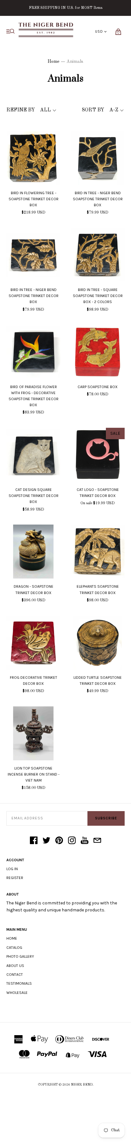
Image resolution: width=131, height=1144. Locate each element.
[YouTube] (84, 841)
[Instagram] (72, 841)
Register (14, 878)
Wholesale (17, 992)
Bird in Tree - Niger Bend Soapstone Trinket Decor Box (98, 199)
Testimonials (19, 983)
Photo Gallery (20, 956)
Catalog (14, 947)
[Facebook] (34, 841)
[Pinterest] (59, 841)
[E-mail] (97, 841)
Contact (14, 974)
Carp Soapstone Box (98, 387)
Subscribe (106, 818)
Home (53, 61)
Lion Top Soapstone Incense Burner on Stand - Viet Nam (33, 774)
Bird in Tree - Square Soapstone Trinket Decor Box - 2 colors (98, 296)
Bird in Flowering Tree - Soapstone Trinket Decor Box (34, 199)
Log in (12, 869)
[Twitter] (46, 841)
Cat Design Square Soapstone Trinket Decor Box (34, 495)
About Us (15, 965)
